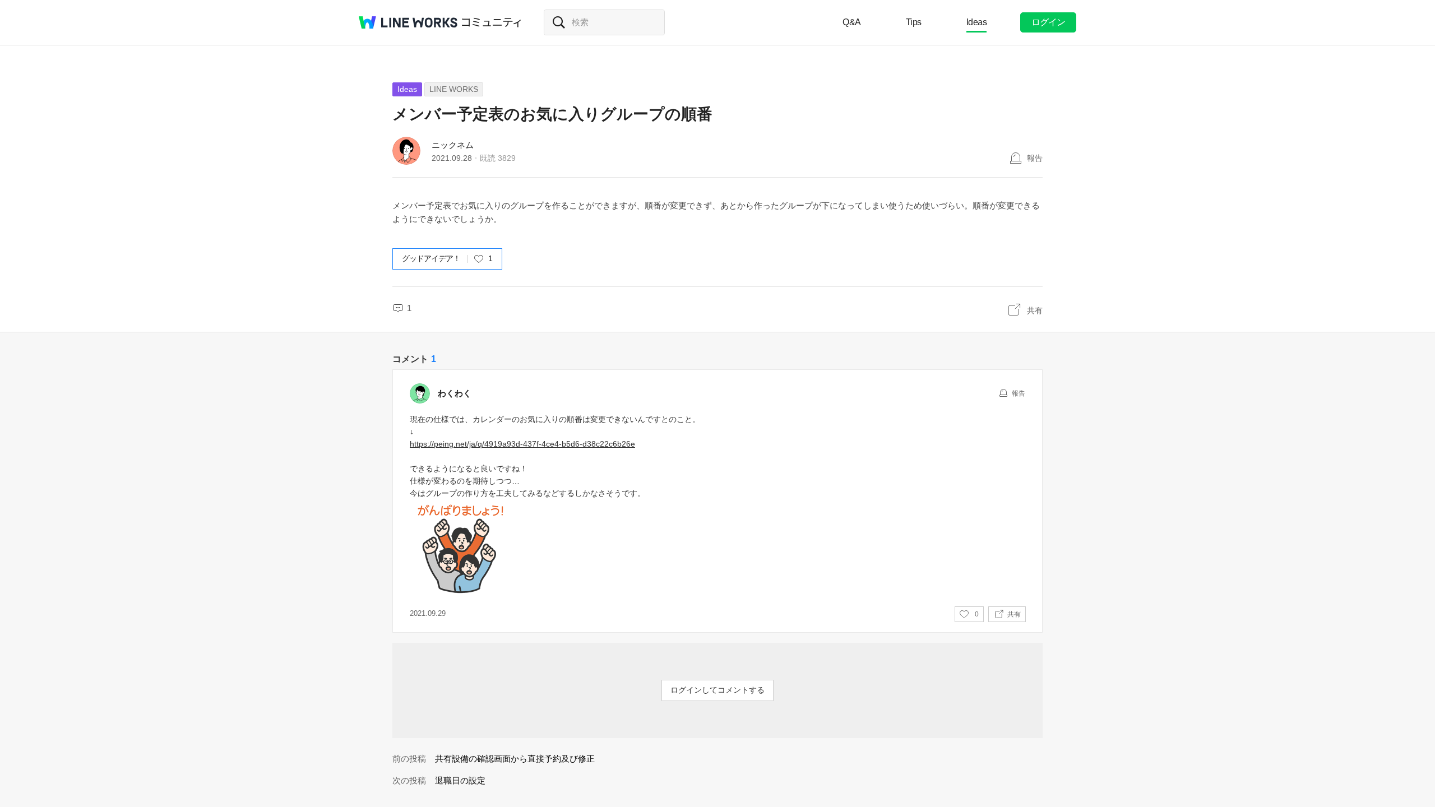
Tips (914, 22)
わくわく (454, 393)
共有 (1035, 310)
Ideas (976, 22)
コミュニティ (491, 22)
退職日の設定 (460, 780)
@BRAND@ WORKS (408, 22)
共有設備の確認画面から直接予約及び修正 (515, 758)
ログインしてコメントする (717, 689)
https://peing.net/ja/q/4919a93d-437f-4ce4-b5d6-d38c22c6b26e (522, 443)
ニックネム (453, 145)
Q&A (852, 22)
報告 (1035, 158)
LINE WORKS (453, 89)
